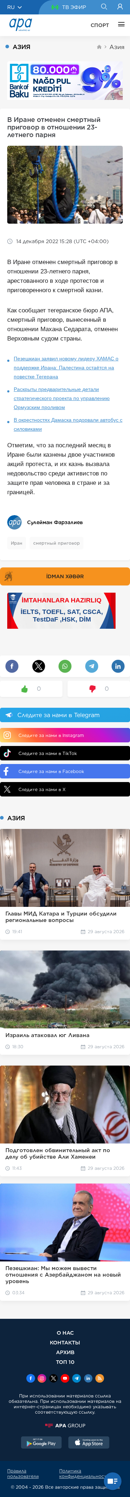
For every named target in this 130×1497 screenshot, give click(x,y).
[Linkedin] (88, 1379)
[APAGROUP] (65, 1425)
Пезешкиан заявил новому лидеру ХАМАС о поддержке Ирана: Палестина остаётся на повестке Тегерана (66, 367)
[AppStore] (88, 1443)
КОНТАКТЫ (65, 1342)
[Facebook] (30, 1379)
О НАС (65, 1333)
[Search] (104, 7)
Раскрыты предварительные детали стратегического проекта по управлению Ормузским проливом (62, 398)
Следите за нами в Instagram (51, 735)
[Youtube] (65, 1379)
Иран (16, 543)
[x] (53, 1379)
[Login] (120, 7)
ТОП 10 (65, 1362)
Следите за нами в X (42, 789)
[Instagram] (42, 1379)
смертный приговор (56, 543)
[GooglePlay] (41, 1443)
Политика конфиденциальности (84, 1473)
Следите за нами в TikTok (47, 753)
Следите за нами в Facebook (51, 771)
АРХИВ (65, 1352)
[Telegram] (76, 1379)
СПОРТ (100, 25)
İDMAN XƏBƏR (65, 576)
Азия (117, 47)
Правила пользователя (23, 1473)
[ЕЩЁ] (119, 25)
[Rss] (99, 1379)
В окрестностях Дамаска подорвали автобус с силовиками (68, 424)
